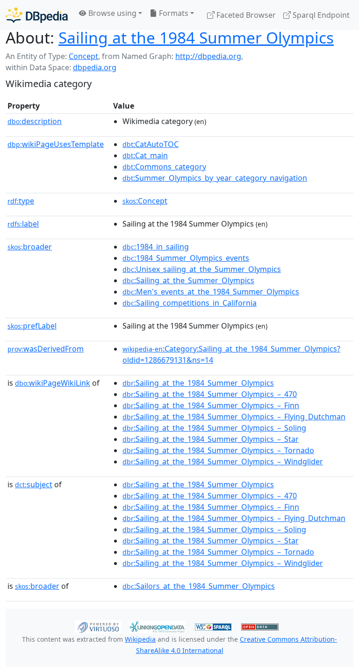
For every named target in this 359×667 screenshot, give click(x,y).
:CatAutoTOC (150, 144)
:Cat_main (145, 155)
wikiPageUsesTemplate (55, 144)
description (34, 121)
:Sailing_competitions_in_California (189, 303)
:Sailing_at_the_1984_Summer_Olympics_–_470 (209, 394)
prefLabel (32, 326)
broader (29, 247)
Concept (83, 56)
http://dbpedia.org (208, 56)
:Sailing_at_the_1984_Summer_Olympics (198, 383)
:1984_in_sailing (155, 247)
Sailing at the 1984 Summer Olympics (196, 37)
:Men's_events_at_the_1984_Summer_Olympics (210, 291)
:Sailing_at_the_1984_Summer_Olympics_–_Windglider (222, 461)
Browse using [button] (111, 13)
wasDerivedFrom (45, 349)
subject (33, 484)
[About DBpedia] (37, 15)
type (20, 201)
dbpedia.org (94, 67)
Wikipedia (140, 639)
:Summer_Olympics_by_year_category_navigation (214, 178)
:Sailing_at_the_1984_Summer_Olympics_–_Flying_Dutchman (233, 416)
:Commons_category (164, 166)
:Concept (144, 201)
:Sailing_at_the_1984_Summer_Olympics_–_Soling (214, 428)
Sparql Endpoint (320, 15)
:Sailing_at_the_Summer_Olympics (188, 280)
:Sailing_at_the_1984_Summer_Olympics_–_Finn (210, 405)
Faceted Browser (245, 15)
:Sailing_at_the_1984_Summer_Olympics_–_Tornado (218, 450)
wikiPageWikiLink (52, 383)
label (23, 224)
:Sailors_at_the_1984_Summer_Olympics (198, 586)
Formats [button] (172, 13)
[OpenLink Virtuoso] (98, 626)
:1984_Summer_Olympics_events (185, 258)
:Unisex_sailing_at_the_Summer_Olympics (201, 269)
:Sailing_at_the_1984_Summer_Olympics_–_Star (210, 439)
